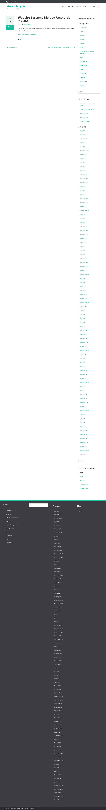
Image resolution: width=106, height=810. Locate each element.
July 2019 (82, 310)
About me (70, 6)
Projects (82, 69)
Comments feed (84, 484)
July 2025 (82, 142)
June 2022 (82, 218)
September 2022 (84, 210)
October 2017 (83, 378)
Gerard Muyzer (16, 6)
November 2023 (84, 182)
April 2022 (82, 222)
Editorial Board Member (12, 518)
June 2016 (82, 418)
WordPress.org (84, 488)
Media (81, 47)
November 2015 (84, 442)
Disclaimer (8, 514)
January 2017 (83, 398)
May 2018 (82, 362)
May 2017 (82, 386)
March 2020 (83, 286)
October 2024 (83, 154)
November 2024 (84, 150)
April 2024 (82, 166)
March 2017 (83, 390)
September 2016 (84, 410)
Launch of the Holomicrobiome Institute (88, 104)
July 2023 (82, 186)
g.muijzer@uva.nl (11, 2)
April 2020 (82, 282)
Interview (82, 43)
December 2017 (84, 374)
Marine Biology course (12, 525)
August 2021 (83, 242)
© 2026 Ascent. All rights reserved (14, 808)
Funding (82, 39)
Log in (81, 476)
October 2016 (83, 406)
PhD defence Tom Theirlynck (87, 109)
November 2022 (84, 202)
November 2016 (84, 402)
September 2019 (84, 302)
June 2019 (82, 314)
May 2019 (82, 318)
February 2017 (83, 394)
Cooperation (9, 510)
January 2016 (83, 434)
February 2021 (83, 258)
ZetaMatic (31, 808)
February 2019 (83, 330)
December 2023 (84, 178)
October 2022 (83, 206)
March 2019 (83, 326)
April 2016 (82, 422)
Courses (82, 31)
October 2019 (83, 298)
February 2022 (83, 226)
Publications (91, 6)
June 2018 (82, 358)
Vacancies (82, 85)
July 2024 (82, 158)
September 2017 (84, 382)
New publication (12, 47)
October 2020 (83, 270)
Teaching (82, 77)
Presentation (83, 65)
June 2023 (82, 190)
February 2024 (83, 174)
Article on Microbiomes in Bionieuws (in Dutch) (61, 47)
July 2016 (82, 414)
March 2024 (83, 170)
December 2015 (84, 438)
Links (84, 6)
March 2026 (83, 134)
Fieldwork (82, 35)
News (20, 39)
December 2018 (84, 338)
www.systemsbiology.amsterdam (27, 34)
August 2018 (83, 354)
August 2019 (83, 306)
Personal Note (10, 528)
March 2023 (83, 194)
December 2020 (84, 262)
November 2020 (84, 266)
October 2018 (83, 346)
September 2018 (84, 350)
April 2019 (82, 322)
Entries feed (83, 480)
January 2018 (83, 370)
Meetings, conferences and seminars (87, 52)
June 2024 (82, 162)
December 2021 (84, 230)
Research (78, 6)
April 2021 (82, 254)
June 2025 (82, 146)
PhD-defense (83, 61)
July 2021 (82, 246)
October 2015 (83, 446)
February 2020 (83, 290)
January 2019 (83, 334)
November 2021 (84, 234)
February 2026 (83, 138)
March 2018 (83, 366)
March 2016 (83, 426)
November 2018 (84, 342)
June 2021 (82, 250)
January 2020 (83, 294)
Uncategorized (84, 81)
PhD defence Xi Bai (85, 121)
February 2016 (83, 430)
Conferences (83, 27)
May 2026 (82, 131)
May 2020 (82, 278)
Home (64, 6)
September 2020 (84, 274)
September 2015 (84, 450)
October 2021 (83, 238)
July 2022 (82, 214)
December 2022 (84, 198)
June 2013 (82, 454)
